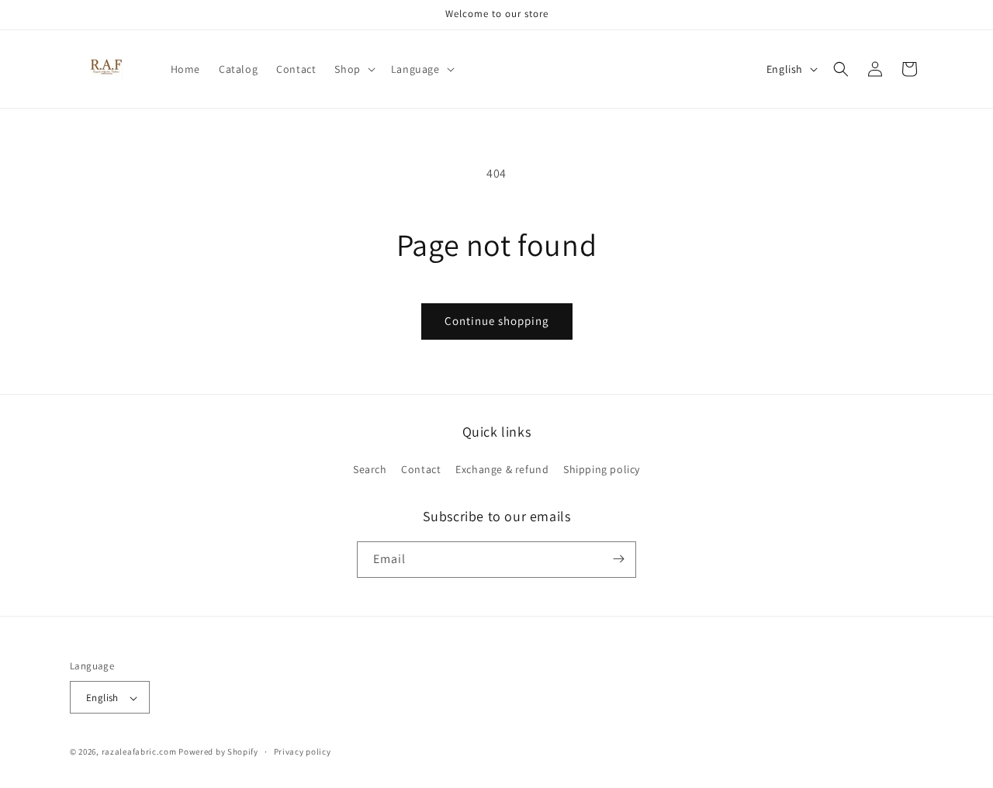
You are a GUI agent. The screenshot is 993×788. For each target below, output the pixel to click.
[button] (353, 69)
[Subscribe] (618, 559)
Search (370, 470)
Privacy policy (302, 751)
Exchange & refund (501, 470)
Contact (421, 470)
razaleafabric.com (139, 752)
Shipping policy (601, 470)
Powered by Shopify (218, 752)
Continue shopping (497, 320)
